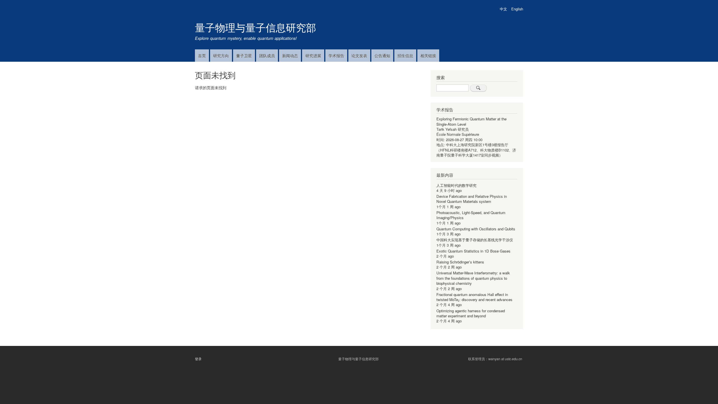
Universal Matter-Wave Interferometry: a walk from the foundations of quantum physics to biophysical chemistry (473, 278)
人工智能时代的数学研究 (456, 185)
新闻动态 (290, 55)
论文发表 (359, 55)
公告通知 (382, 55)
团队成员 (267, 55)
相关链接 (428, 55)
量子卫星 (244, 55)
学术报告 (336, 55)
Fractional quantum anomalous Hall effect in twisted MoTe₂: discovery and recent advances (474, 297)
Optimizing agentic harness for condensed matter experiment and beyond (470, 313)
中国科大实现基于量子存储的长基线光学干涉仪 (474, 239)
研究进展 (313, 55)
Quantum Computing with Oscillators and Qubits (475, 228)
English (517, 9)
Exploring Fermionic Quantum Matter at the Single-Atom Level (471, 121)
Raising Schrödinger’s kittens (460, 262)
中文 (503, 9)
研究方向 (221, 55)
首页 (202, 55)
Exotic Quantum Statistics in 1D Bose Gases (473, 251)
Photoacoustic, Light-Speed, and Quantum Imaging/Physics (470, 215)
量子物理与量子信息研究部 (255, 27)
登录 (198, 358)
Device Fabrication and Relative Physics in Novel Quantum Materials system (471, 199)
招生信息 (405, 55)
